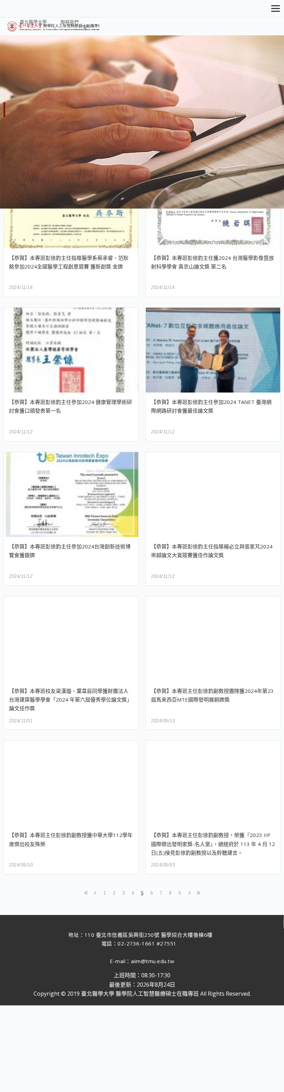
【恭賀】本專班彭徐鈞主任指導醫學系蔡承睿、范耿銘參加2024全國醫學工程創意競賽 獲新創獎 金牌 (68, 262)
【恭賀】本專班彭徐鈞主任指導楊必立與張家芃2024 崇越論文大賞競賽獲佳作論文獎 (212, 550)
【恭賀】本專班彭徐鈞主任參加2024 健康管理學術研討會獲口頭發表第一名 (70, 406)
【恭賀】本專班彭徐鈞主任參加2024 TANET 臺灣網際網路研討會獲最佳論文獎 (211, 406)
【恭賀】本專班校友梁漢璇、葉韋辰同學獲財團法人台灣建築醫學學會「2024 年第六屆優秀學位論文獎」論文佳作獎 (70, 699)
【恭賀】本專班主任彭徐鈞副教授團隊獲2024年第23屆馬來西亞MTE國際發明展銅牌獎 (212, 695)
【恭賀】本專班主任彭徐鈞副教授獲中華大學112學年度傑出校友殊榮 (71, 839)
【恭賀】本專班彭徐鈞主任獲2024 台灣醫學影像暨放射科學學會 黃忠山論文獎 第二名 (212, 262)
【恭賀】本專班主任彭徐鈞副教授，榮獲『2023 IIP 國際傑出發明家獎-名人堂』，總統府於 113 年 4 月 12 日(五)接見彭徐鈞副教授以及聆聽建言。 (213, 843)
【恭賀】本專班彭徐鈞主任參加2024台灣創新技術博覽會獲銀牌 (70, 550)
